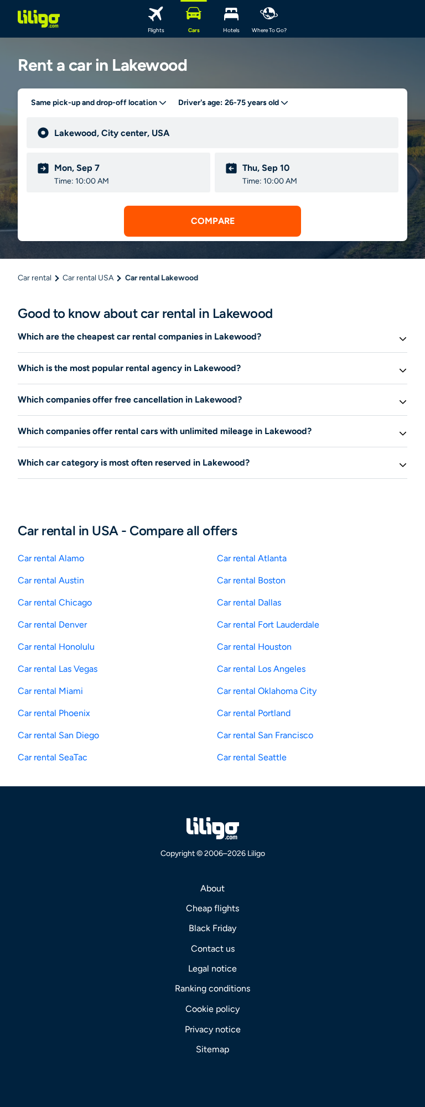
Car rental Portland (254, 713)
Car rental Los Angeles (261, 669)
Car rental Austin (51, 580)
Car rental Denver (52, 624)
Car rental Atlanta (252, 558)
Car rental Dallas (249, 602)
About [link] (212, 888)
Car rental (34, 278)
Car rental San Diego (58, 735)
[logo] (39, 19)
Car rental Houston (254, 646)
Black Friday (212, 928)
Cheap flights (212, 908)
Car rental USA (88, 278)
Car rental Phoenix (54, 713)
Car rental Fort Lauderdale (268, 624)
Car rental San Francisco (265, 735)
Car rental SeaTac (52, 757)
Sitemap (212, 1049)
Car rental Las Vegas (57, 669)
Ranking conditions (212, 988)
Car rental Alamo (51, 558)
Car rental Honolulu (56, 646)
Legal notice (212, 968)
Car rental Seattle (252, 757)
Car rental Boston (251, 580)
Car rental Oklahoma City (267, 691)
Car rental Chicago (55, 602)
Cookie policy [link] (212, 1009)
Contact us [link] (213, 948)
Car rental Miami (50, 691)
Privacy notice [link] (213, 1029)
